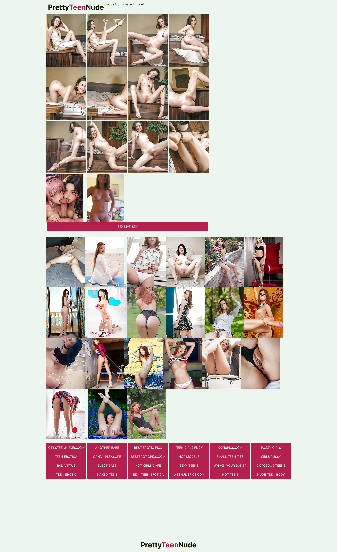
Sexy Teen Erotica (148, 474)
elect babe (107, 465)
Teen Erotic (66, 474)
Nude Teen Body (271, 474)
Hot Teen (230, 474)
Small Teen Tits (230, 457)
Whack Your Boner (230, 465)
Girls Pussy (271, 457)
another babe (107, 448)
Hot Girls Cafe (148, 465)
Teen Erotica (66, 457)
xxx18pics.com (230, 448)
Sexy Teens (189, 465)
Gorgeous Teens (271, 465)
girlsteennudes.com (66, 448)
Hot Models (189, 457)
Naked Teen (107, 474)
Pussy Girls (271, 448)
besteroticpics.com (148, 457)
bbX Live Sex (127, 226)
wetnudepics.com (189, 474)
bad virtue (66, 465)
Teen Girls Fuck (189, 448)
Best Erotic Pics (148, 448)
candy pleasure (107, 457)
